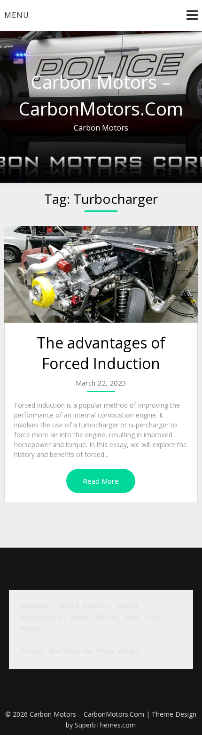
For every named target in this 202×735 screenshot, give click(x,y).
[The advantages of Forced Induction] (101, 274)
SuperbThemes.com (105, 724)
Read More (101, 481)
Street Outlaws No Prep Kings (79, 652)
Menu (16, 15)
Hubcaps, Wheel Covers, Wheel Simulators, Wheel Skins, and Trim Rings (92, 618)
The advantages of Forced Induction (101, 353)
